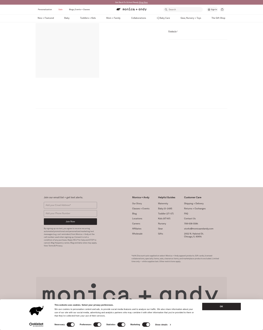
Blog (134, 213)
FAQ (186, 213)
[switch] (97, 324)
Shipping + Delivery (194, 203)
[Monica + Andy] (131, 9)
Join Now (70, 221)
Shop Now (143, 2)
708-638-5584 (191, 223)
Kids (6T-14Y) (164, 218)
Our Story (137, 203)
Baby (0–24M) (165, 208)
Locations (137, 218)
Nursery (162, 223)
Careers (136, 223)
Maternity (163, 203)
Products (172, 31)
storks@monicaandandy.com (198, 228)
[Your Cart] (222, 9)
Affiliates (136, 228)
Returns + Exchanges (195, 208)
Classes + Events (140, 208)
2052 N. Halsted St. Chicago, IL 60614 (194, 235)
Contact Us (190, 218)
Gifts (160, 233)
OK (221, 306)
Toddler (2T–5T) (166, 213)
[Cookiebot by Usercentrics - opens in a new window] (36, 325)
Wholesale (137, 233)
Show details (161, 324)
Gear (160, 228)
